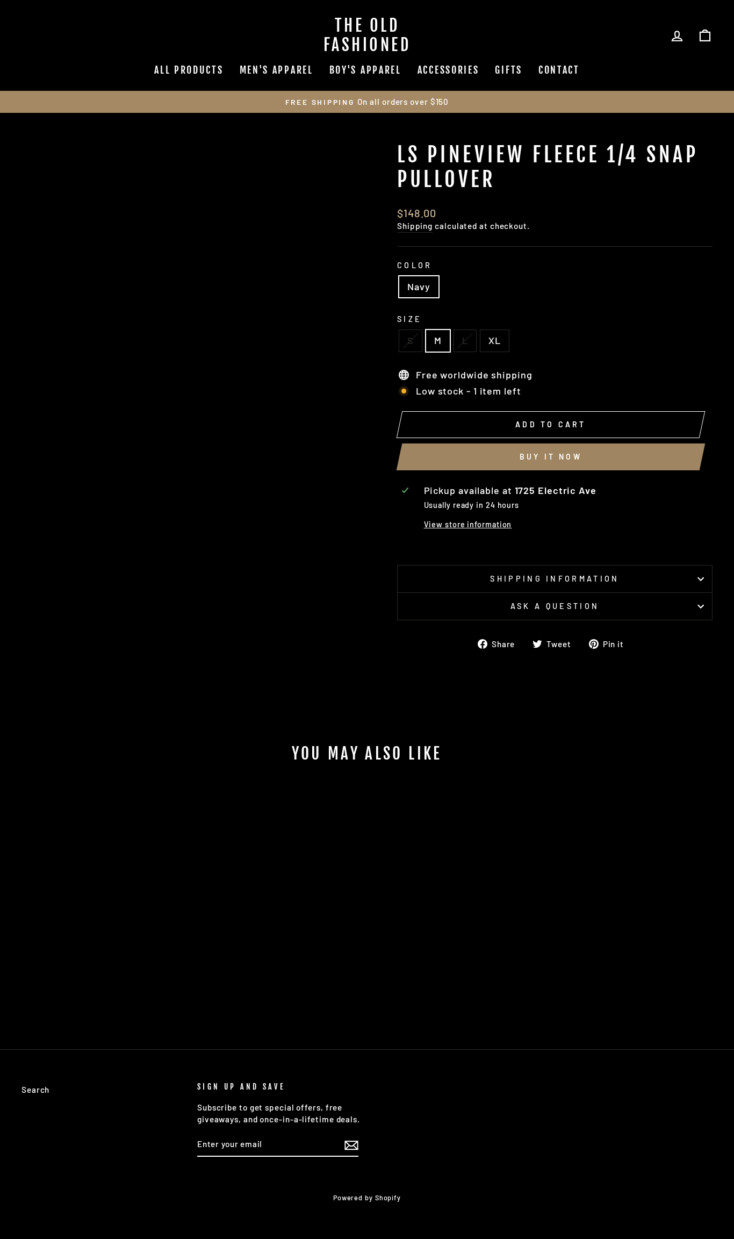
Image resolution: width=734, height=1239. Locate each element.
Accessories (448, 70)
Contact (559, 70)
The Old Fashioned (367, 35)
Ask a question (554, 606)
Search (35, 1089)
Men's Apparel (276, 70)
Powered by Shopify (367, 1197)
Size (409, 319)
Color (415, 265)
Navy (418, 286)
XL (494, 340)
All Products (188, 70)
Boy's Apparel (365, 70)
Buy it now (551, 456)
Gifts (508, 70)
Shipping (415, 226)
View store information (468, 524)
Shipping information (554, 578)
